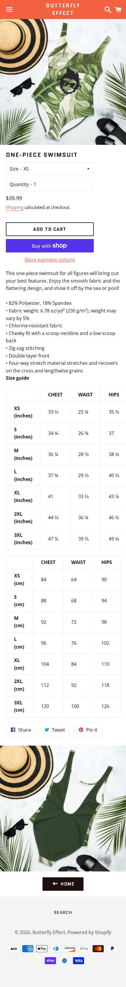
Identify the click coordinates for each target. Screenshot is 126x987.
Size (14, 169)
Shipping (14, 207)
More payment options (50, 260)
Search (63, 912)
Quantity (19, 184)
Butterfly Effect (63, 9)
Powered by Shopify (89, 932)
